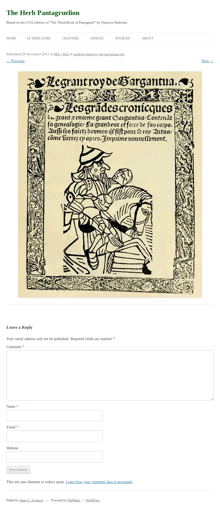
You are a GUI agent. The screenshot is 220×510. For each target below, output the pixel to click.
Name (12, 407)
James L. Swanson (31, 500)
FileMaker (73, 500)
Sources (122, 38)
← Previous (15, 61)
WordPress (93, 500)
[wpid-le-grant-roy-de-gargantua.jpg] (110, 184)
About (147, 38)
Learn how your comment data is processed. (99, 482)
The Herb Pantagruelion (42, 13)
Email (12, 427)
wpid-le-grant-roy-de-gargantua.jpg (98, 54)
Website (12, 448)
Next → (207, 61)
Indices (97, 38)
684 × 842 (61, 54)
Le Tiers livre (38, 38)
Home (11, 38)
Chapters (70, 38)
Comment (15, 347)
